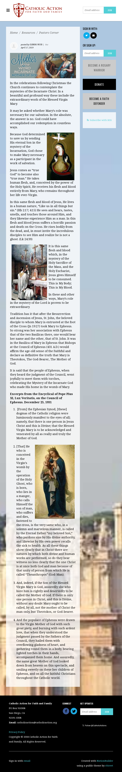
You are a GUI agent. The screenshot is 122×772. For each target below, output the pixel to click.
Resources (28, 32)
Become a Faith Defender (99, 101)
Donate (99, 84)
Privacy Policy (17, 732)
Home (14, 32)
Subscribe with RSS (101, 120)
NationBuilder (105, 760)
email (27, 760)
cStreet (109, 765)
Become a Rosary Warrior (99, 67)
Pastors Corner (49, 32)
